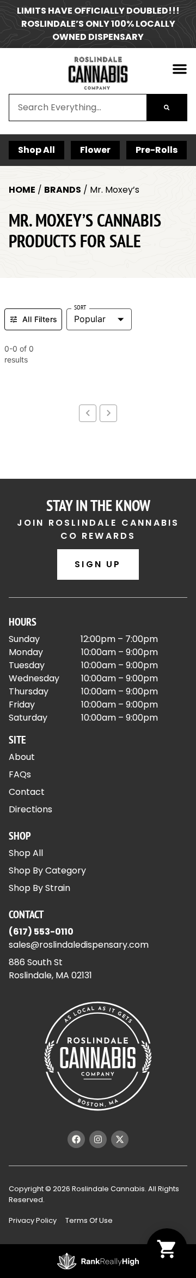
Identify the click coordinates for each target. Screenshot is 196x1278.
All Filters (39, 319)
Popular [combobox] (90, 318)
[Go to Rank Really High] (98, 1261)
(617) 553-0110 (41, 931)
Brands (62, 189)
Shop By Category (47, 870)
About (22, 757)
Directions (30, 809)
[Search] (166, 107)
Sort (80, 307)
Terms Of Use (89, 1220)
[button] (179, 68)
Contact (27, 792)
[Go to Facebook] (76, 1139)
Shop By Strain (39, 888)
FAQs (20, 774)
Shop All (36, 150)
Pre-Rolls (156, 150)
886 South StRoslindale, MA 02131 (50, 969)
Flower (95, 150)
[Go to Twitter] (119, 1139)
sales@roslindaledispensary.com (79, 944)
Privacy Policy (33, 1220)
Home (22, 189)
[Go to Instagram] (98, 1139)
